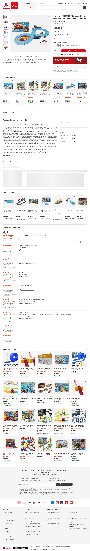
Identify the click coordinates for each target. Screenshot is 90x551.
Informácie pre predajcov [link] (54, 512)
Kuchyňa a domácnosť (10, 520)
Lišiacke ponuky (8, 512)
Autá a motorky (8, 536)
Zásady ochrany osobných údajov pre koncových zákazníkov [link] (78, 529)
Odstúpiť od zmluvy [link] (31, 529)
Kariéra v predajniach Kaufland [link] (55, 521)
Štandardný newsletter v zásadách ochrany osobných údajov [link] (30, 489)
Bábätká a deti (8, 523)
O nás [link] (32, 546)
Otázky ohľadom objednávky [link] (33, 523)
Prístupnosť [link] (52, 549)
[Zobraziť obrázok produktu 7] (5, 47)
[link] (40, 3)
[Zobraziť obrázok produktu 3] (5, 27)
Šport (6, 533)
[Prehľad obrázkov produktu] (5, 33)
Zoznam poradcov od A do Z (32, 512)
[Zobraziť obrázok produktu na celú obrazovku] (30, 33)
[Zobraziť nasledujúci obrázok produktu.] (5, 51)
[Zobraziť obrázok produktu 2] (5, 22)
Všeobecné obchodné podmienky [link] (63, 546)
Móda (6, 528)
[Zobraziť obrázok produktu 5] (5, 37)
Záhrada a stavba (9, 517)
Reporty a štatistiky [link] (73, 512)
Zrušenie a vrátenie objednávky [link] (33, 526)
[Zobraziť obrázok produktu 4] (5, 32)
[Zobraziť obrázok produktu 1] (5, 17)
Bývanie (7, 525)
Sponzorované (5, 93)
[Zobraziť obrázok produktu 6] (5, 42)
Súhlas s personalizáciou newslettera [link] (26, 493)
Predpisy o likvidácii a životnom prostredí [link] (39, 549)
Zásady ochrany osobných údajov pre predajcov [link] (78, 525)
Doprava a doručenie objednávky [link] (34, 531)
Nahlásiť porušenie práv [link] (32, 534)
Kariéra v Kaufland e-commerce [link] (55, 523)
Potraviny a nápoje (9, 539)
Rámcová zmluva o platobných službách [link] (76, 521)
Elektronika (7, 515)
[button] (34, 232)
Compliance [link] (37, 546)
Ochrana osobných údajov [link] (48, 546)
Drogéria (7, 531)
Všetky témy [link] (29, 521)
